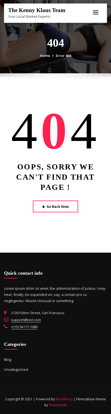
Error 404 (63, 55)
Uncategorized (16, 369)
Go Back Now (58, 206)
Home (45, 55)
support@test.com (26, 319)
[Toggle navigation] (95, 12)
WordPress (64, 399)
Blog (7, 359)
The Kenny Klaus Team (36, 10)
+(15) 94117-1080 (24, 326)
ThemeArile (58, 405)
